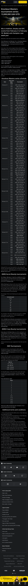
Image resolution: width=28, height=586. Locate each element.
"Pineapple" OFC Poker (7, 519)
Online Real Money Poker (8, 529)
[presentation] (2, 583)
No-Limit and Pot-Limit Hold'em (9, 516)
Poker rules (4, 493)
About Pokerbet (6, 546)
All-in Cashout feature (7, 542)
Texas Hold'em (5, 510)
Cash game (4, 538)
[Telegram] (11, 467)
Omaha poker (5, 512)
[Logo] (4, 2)
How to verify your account (8, 533)
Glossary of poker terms (7, 502)
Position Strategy (6, 497)
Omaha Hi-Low (5, 514)
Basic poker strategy (6, 504)
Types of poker (5, 507)
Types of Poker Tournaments (8, 523)
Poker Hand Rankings (7, 495)
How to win (4, 531)
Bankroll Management (7, 535)
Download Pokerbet (6, 548)
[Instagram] (5, 467)
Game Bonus (5, 540)
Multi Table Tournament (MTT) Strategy (11, 525)
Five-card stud (5, 521)
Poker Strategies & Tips (7, 499)
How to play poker (6, 490)
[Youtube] (17, 467)
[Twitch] (23, 467)
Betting (4, 550)
